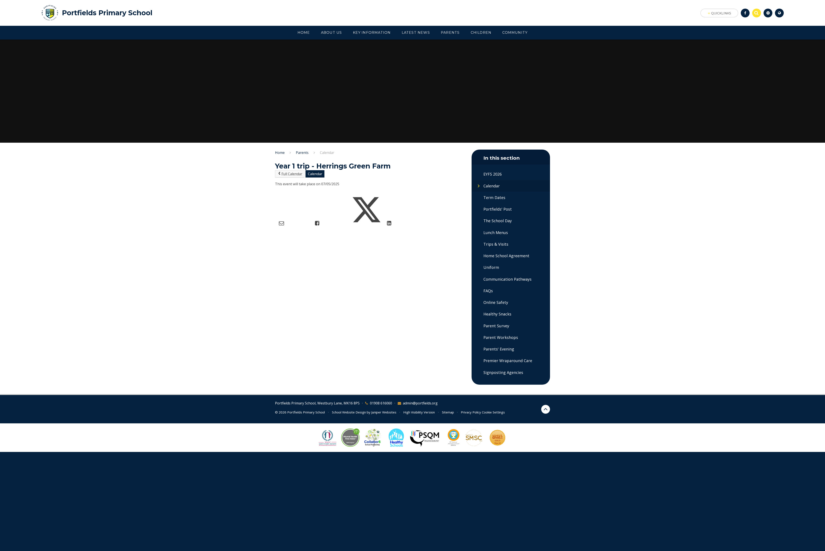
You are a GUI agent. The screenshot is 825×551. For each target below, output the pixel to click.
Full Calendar (291, 173)
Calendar (327, 152)
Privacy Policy (471, 412)
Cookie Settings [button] (493, 412)
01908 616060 (381, 403)
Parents (302, 152)
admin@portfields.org (420, 403)
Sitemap (448, 412)
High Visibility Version (419, 412)
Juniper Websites (383, 412)
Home (280, 152)
